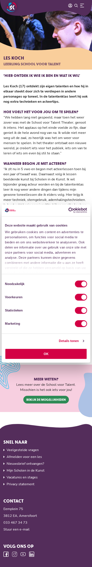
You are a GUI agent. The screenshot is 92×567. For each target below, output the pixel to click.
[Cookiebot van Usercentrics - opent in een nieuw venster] (68, 210)
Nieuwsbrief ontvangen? (25, 463)
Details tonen (69, 341)
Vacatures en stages (22, 477)
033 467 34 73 (15, 522)
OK (46, 354)
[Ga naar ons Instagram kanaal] (14, 554)
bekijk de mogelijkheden (46, 399)
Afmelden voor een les (24, 456)
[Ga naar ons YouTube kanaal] (23, 554)
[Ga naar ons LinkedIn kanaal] (31, 554)
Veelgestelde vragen (23, 450)
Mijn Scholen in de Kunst (26, 470)
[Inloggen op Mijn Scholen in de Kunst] (70, 5)
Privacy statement (20, 484)
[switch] (81, 297)
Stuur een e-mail (16, 529)
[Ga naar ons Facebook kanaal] (6, 554)
